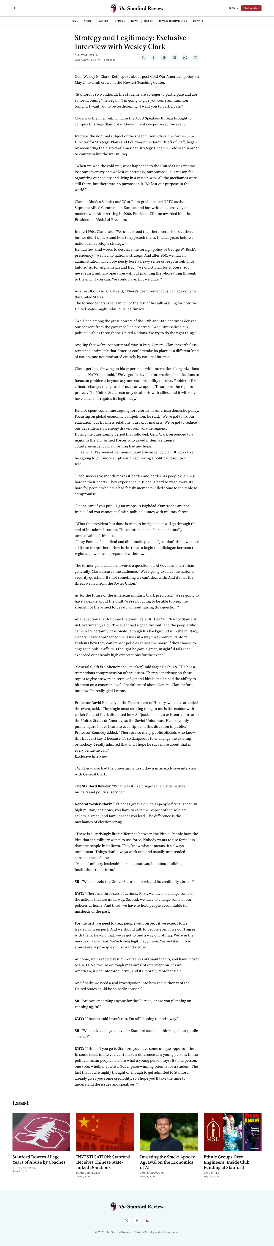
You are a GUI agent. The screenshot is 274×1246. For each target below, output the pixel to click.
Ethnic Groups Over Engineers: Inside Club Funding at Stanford (226, 1162)
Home (74, 21)
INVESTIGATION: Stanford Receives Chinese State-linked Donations (103, 1162)
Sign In (233, 8)
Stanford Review (24, 1167)
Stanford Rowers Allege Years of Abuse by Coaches (38, 1159)
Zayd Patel (211, 1172)
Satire (148, 21)
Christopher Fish (87, 55)
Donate (198, 21)
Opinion (120, 21)
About (88, 21)
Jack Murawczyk (152, 1172)
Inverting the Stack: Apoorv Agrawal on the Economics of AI (167, 1162)
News (134, 21)
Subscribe (251, 8)
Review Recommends (173, 21)
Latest (104, 21)
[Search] (13, 8)
